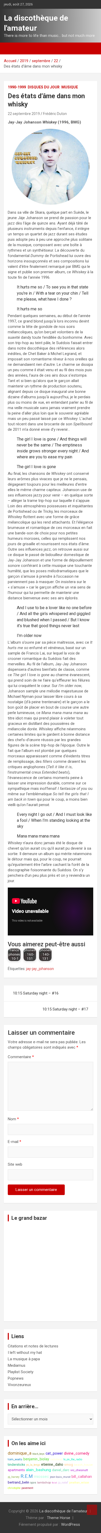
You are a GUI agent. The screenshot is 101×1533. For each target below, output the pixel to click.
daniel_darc (60, 1470)
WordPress (70, 1524)
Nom (13, 1119)
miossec (41, 1476)
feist (54, 1482)
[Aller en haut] (92, 1510)
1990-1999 (17, 87)
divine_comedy (76, 1453)
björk (33, 1482)
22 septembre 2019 (24, 114)
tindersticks (16, 1464)
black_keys (38, 1453)
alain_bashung (38, 1470)
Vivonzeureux (19, 1384)
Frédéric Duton (55, 114)
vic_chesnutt (79, 1470)
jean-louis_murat (60, 1477)
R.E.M (26, 1476)
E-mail (14, 1141)
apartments (16, 1470)
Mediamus (16, 1365)
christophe (14, 1488)
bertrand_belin (18, 1482)
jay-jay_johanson (40, 969)
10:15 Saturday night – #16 (36, 993)
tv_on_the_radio (72, 1459)
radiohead (56, 1459)
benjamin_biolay (36, 1459)
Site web (15, 1164)
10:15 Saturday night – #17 (65, 1009)
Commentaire (21, 1057)
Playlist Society (20, 1372)
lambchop (44, 1482)
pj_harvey (13, 1477)
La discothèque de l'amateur (63, 1511)
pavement (27, 1488)
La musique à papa (24, 1359)
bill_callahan (81, 1476)
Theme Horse (58, 1517)
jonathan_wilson (79, 1482)
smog (68, 1464)
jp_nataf (63, 1482)
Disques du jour (44, 87)
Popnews (16, 1378)
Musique (69, 87)
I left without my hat (25, 1352)
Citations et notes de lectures (33, 1346)
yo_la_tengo (33, 1464)
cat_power (54, 1453)
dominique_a (19, 1453)
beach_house (83, 1464)
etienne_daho (52, 1464)
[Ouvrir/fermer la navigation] (10, 48)
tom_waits (15, 1459)
